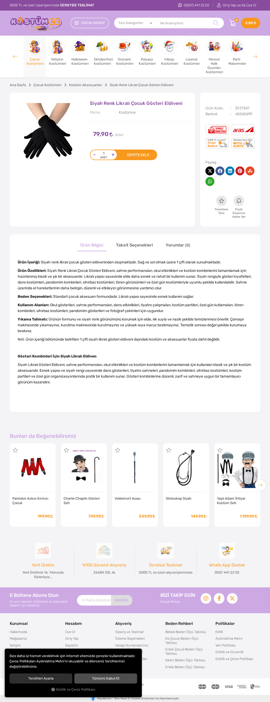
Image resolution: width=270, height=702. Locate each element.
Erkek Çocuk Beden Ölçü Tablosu (184, 651)
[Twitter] (232, 598)
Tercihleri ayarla (41, 678)
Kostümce (127, 112)
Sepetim (71, 645)
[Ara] (216, 23)
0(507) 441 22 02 (196, 5)
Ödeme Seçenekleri (130, 638)
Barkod (211, 114)
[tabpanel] (50, 133)
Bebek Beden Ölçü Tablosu (185, 632)
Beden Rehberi (179, 623)
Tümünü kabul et (105, 678)
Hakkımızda (18, 632)
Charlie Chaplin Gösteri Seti (82, 500)
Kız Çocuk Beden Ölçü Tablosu (182, 640)
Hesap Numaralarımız (131, 645)
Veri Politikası (225, 645)
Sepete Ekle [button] (138, 155)
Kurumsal (19, 623)
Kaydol (121, 600)
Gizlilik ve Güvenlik (229, 652)
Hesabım (73, 623)
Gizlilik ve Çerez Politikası (234, 659)
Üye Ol (70, 632)
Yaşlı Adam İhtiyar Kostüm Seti (231, 500)
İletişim (15, 645)
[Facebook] (219, 598)
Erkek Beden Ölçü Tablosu (185, 667)
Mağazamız (18, 638)
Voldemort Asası (128, 498)
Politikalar (225, 623)
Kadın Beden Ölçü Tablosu (185, 660)
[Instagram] (206, 598)
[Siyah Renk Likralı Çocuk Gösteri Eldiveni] (50, 133)
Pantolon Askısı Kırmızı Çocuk (30, 500)
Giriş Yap (72, 638)
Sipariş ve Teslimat (129, 632)
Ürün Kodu (214, 108)
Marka (95, 112)
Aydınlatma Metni (229, 638)
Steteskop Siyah (178, 498)
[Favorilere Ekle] (15, 450)
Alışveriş (123, 623)
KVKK (219, 632)
